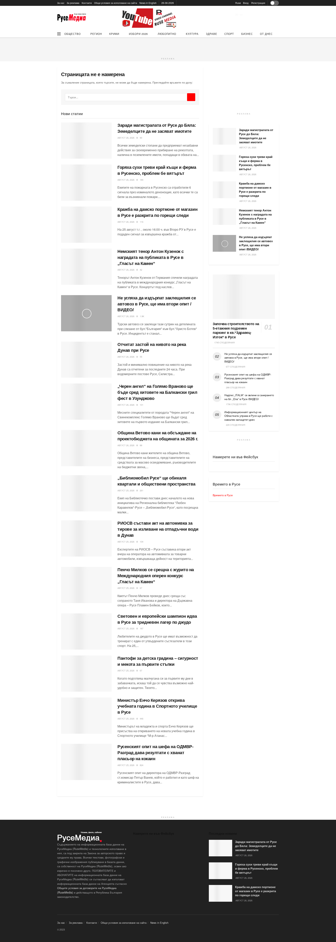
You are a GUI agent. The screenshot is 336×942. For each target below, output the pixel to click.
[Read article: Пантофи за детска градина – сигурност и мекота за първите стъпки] (86, 673)
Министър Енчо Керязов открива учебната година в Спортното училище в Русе (157, 706)
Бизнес (247, 34)
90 (141, 137)
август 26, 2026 (125, 137)
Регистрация (258, 2)
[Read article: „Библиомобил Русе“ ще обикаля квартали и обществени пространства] (86, 493)
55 (141, 356)
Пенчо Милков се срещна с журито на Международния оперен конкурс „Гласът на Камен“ (155, 575)
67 (141, 587)
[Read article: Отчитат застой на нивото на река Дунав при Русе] (86, 360)
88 (141, 445)
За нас (60, 2)
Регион (96, 34)
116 (141, 221)
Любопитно (167, 34)
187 (141, 628)
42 (141, 269)
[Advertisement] (168, 46)
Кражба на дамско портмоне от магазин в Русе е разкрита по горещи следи (255, 891)
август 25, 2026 (125, 490)
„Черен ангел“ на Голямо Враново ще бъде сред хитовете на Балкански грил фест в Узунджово (157, 392)
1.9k (142, 316)
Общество (72, 34)
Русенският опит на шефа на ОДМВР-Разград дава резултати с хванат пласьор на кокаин (155, 752)
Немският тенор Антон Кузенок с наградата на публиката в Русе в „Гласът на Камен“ (150, 257)
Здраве (211, 34)
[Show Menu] (59, 34)
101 (141, 404)
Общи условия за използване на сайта (115, 2)
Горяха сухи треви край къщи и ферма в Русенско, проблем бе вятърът (256, 868)
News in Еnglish (148, 2)
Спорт (229, 34)
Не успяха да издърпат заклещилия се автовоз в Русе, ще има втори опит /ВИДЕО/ (156, 304)
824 (141, 765)
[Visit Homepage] (71, 18)
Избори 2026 (138, 34)
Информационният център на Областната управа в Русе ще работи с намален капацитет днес (248, 416)
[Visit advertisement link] (149, 18)
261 (141, 490)
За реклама (73, 2)
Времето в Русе (223, 495)
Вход (245, 2)
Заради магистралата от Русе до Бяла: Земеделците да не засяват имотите (256, 846)
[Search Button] (191, 97)
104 (141, 541)
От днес (266, 34)
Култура (192, 34)
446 (141, 718)
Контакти (87, 2)
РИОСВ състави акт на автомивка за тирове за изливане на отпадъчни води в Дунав (157, 529)
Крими (114, 34)
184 (141, 179)
